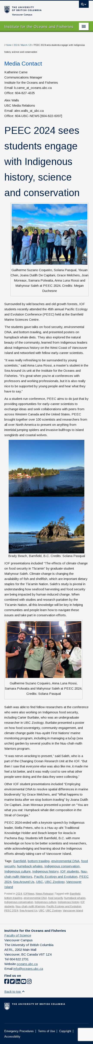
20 (30, 45)
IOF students (69, 871)
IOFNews (28, 893)
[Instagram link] (29, 982)
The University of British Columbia (33, 9)
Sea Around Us (23, 882)
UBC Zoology (54, 882)
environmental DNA (65, 861)
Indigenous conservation (62, 866)
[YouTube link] (23, 982)
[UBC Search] (84, 5)
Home (9, 45)
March (24, 45)
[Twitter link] (12, 982)
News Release (44, 893)
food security (55, 898)
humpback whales (30, 866)
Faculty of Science (17, 935)
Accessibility (12, 1036)
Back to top (13, 991)
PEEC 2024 (11, 910)
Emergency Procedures (19, 1031)
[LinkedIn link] (18, 982)
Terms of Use (46, 1031)
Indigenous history (45, 871)
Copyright (65, 1031)
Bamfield (19, 861)
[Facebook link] (6, 982)
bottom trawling (39, 861)
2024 (16, 45)
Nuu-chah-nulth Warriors (30, 906)
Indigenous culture (17, 871)
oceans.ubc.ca (27, 964)
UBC (39, 882)
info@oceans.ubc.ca (28, 968)
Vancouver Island (73, 910)
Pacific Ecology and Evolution (55, 876)
